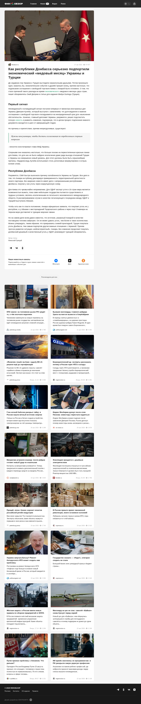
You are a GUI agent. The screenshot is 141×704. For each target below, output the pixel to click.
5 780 (44, 330)
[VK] (129, 690)
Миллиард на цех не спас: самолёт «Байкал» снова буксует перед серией (72, 612)
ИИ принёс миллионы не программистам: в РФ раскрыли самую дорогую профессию (72, 662)
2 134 (90, 678)
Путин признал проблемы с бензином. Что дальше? (25, 662)
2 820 (44, 478)
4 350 (44, 380)
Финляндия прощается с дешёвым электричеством (68, 461)
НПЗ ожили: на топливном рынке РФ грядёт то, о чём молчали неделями (26, 313)
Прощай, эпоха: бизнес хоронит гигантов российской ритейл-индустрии (24, 511)
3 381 (90, 380)
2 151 (44, 678)
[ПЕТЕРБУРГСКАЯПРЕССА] (8, 380)
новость (18, 120)
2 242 (90, 578)
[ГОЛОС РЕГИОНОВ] (54, 380)
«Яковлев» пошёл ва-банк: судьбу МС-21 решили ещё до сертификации (24, 363)
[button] (10, 248)
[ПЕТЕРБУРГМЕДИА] (8, 330)
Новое (44, 4)
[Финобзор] (14, 3)
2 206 (44, 628)
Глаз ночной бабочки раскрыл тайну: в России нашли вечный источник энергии (24, 413)
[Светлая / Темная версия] (127, 4)
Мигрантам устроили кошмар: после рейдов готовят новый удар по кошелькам (26, 461)
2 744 (44, 525)
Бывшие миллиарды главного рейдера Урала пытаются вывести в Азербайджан (71, 313)
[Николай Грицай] (10, 65)
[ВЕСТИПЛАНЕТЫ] (8, 478)
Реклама (7, 691)
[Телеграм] (118, 690)
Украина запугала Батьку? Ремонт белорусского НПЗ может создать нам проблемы (23, 560)
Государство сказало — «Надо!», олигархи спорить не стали (71, 559)
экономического (52, 91)
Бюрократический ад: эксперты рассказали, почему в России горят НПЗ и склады (72, 363)
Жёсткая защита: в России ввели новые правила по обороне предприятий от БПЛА (25, 612)
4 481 (90, 330)
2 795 (90, 478)
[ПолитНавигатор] (54, 330)
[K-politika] (8, 678)
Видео (54, 4)
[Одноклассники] (123, 690)
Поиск (63, 4)
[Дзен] (134, 690)
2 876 (90, 427)
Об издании (26, 691)
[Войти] (134, 4)
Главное (33, 4)
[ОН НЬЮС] (54, 427)
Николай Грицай (15, 240)
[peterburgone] (8, 427)
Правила (35, 691)
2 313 (90, 525)
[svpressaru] (54, 525)
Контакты (16, 691)
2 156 (90, 628)
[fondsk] (54, 478)
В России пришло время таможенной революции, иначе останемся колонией (70, 511)
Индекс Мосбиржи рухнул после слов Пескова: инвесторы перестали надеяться (71, 413)
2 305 (44, 578)
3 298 (44, 427)
